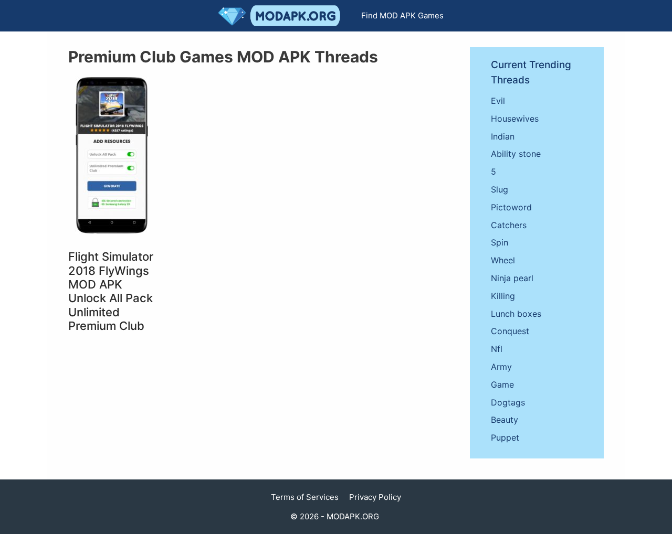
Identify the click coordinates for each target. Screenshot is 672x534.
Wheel (503, 260)
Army (501, 366)
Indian (502, 136)
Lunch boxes (516, 313)
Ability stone (516, 153)
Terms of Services (305, 497)
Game (502, 384)
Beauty (504, 419)
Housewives (515, 118)
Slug (499, 189)
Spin (499, 242)
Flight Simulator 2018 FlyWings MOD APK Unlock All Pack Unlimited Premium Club (110, 291)
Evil (498, 100)
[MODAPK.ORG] (281, 15)
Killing (503, 296)
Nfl (496, 349)
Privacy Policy (375, 497)
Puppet (505, 437)
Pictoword (511, 207)
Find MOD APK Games (402, 15)
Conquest (510, 331)
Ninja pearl (512, 278)
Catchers (509, 225)
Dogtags (508, 402)
